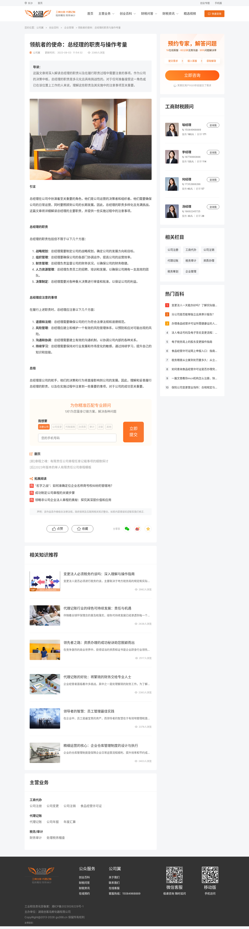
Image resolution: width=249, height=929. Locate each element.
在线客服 (114, 888)
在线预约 (84, 893)
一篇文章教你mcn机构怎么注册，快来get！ (195, 378)
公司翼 (40, 27)
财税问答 (147, 13)
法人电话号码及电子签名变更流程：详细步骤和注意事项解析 (195, 332)
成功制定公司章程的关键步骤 (55, 493)
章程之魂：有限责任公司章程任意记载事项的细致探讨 (71, 461)
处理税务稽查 (56, 837)
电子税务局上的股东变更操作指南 (192, 341)
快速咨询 (216, 13)
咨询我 (213, 125)
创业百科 (126, 13)
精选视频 (190, 13)
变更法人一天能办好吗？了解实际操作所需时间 (195, 305)
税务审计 (190, 260)
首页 (40, 3)
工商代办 (190, 249)
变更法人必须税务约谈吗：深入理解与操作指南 (99, 574)
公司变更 (53, 806)
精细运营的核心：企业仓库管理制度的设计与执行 (101, 746)
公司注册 (173, 249)
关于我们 (114, 877)
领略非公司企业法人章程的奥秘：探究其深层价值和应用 (73, 500)
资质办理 (208, 260)
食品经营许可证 (91, 806)
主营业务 (104, 13)
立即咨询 (192, 75)
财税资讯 (168, 13)
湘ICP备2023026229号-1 (68, 906)
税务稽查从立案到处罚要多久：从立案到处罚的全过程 (195, 360)
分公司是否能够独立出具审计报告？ (193, 314)
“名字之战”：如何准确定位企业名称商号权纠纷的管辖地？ (74, 485)
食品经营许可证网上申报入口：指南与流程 (195, 350)
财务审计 (36, 837)
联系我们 (114, 882)
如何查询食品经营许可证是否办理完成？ (195, 369)
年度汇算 (70, 821)
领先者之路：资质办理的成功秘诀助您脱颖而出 (99, 643)
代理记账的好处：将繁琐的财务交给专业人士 (97, 677)
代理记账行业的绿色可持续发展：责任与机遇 (97, 608)
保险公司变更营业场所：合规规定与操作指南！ (195, 387)
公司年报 (53, 821)
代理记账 (173, 260)
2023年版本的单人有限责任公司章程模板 (63, 467)
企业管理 (69, 27)
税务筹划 (173, 271)
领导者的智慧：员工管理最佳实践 (89, 711)
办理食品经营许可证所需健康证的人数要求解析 (195, 323)
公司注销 (208, 249)
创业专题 (205, 3)
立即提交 (133, 431)
